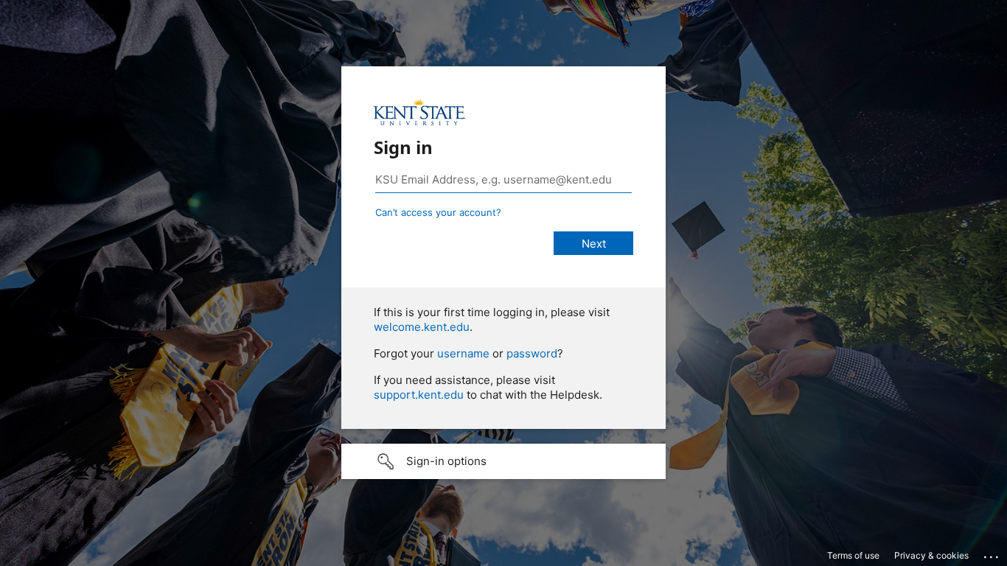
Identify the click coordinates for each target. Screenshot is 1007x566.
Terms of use (853, 555)
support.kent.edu (419, 395)
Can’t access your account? (438, 212)
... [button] (992, 553)
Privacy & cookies (931, 555)
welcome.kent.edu (422, 327)
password (531, 353)
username (463, 353)
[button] (503, 461)
